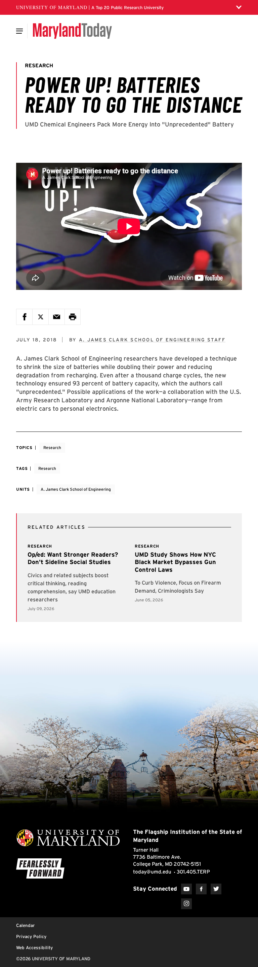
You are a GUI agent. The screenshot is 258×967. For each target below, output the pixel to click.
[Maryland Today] (72, 31)
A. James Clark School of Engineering (76, 489)
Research (52, 447)
